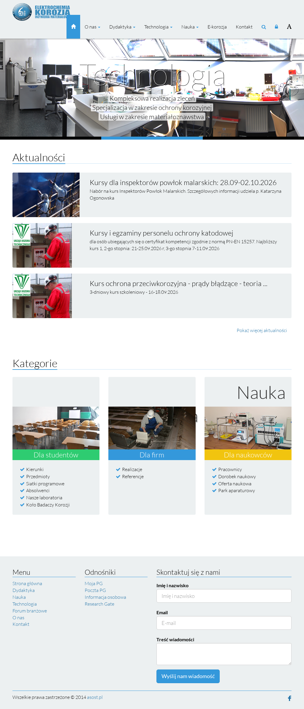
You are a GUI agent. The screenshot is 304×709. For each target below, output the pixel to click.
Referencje (133, 476)
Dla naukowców (248, 454)
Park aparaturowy (236, 490)
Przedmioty (38, 476)
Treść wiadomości (175, 639)
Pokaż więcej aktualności (262, 330)
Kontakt (244, 27)
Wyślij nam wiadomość (188, 676)
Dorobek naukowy (237, 476)
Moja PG (94, 583)
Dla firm (152, 454)
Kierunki (35, 469)
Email (162, 612)
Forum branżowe (29, 611)
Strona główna (27, 583)
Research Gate (99, 604)
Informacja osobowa (105, 597)
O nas (91, 27)
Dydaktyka (120, 27)
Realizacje (132, 469)
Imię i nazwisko (172, 585)
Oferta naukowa (234, 484)
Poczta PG (95, 590)
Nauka (188, 27)
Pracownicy (230, 469)
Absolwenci (38, 490)
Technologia (157, 27)
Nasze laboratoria (44, 497)
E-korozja (217, 27)
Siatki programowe (45, 484)
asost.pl (95, 697)
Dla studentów (56, 454)
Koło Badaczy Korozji (48, 505)
